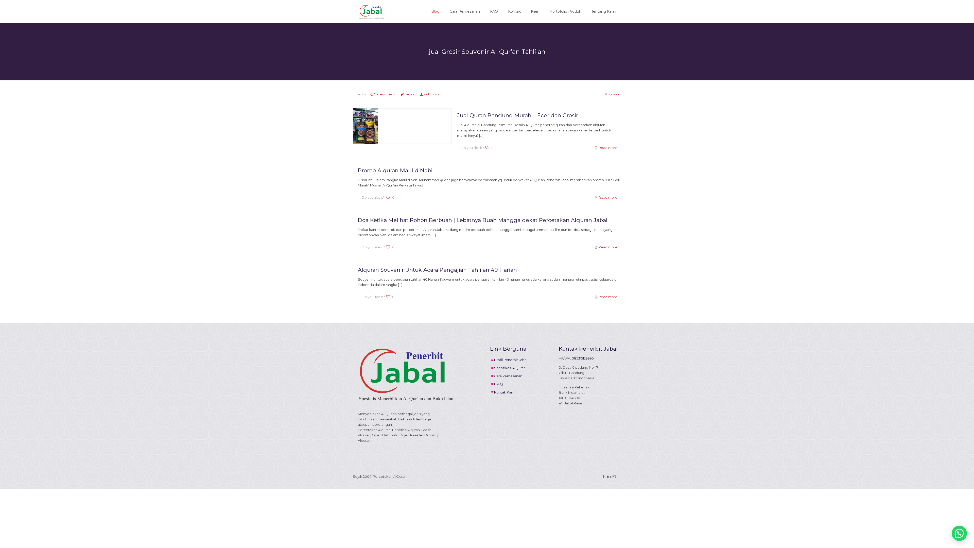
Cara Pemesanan (508, 376)
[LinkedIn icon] (609, 476)
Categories (383, 94)
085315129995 (583, 358)
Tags (408, 94)
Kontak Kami (504, 392)
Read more (608, 148)
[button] (959, 533)
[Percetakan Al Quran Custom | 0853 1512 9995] (372, 11)
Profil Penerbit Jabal (510, 360)
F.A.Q (498, 384)
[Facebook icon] (603, 476)
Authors (430, 94)
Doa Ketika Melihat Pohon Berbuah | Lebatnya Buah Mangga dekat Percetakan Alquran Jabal (482, 220)
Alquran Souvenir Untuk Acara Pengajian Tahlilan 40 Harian (437, 270)
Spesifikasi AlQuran (510, 368)
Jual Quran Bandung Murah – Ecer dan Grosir (517, 115)
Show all (614, 94)
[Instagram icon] (614, 476)
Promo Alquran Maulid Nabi (395, 170)
